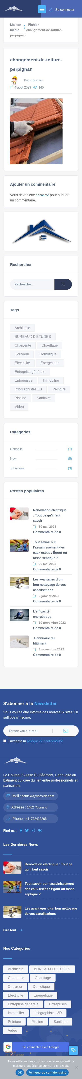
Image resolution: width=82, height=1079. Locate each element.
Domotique (48, 354)
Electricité (22, 363)
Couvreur (22, 354)
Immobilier (51, 380)
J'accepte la (35, 741)
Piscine (20, 398)
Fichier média (24, 27)
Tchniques (17, 468)
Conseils (16, 449)
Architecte (22, 328)
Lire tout (9, 930)
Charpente (23, 345)
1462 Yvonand (37, 807)
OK (20, 1072)
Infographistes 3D (28, 389)
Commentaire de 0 (47, 532)
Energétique (49, 363)
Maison (15, 25)
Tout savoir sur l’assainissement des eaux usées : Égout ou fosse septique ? (49, 889)
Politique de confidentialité (47, 1072)
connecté (42, 195)
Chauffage (50, 345)
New (13, 458)
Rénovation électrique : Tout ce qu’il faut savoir (49, 515)
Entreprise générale (30, 372)
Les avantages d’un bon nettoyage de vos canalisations (49, 584)
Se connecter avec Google (41, 1047)
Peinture (59, 389)
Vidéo (19, 407)
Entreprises (23, 380)
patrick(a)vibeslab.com (38, 796)
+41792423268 (36, 819)
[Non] (76, 1067)
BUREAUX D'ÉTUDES (33, 336)
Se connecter (64, 9)
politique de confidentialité (45, 741)
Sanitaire (44, 398)
